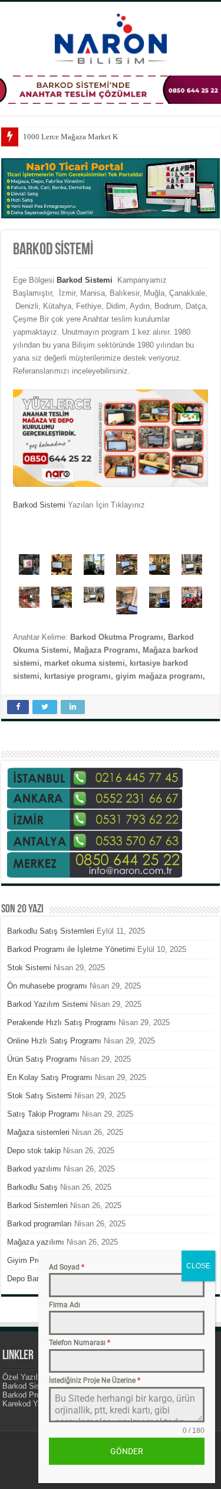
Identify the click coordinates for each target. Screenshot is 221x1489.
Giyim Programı (34, 1260)
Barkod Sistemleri (37, 1205)
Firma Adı (64, 1305)
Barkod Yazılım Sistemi (47, 1004)
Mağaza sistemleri (38, 1132)
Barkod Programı (31, 1394)
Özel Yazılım (24, 1377)
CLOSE (198, 1266)
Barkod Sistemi (39, 504)
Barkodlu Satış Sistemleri (50, 931)
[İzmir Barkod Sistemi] (111, 36)
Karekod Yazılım (30, 1403)
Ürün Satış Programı (42, 1059)
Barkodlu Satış (32, 1187)
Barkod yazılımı (34, 1168)
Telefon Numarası (79, 1343)
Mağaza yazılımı (35, 1242)
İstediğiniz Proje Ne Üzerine (94, 1380)
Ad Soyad (66, 1267)
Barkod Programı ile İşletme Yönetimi (71, 949)
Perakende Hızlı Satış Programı (61, 1022)
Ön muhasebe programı (47, 985)
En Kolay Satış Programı (50, 1077)
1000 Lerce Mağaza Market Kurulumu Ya (89, 136)
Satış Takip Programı (43, 1114)
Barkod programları (39, 1223)
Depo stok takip (34, 1150)
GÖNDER (126, 1451)
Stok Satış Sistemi (39, 1095)
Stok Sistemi (29, 967)
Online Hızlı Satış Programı (54, 1040)
